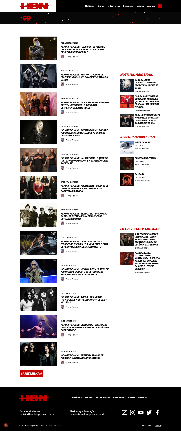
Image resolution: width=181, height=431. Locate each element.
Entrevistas (114, 6)
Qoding (158, 425)
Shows (101, 6)
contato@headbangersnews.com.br (37, 414)
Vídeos (140, 6)
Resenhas (128, 6)
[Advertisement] (140, 51)
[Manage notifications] (6, 425)
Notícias (89, 6)
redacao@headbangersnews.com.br (87, 414)
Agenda (151, 6)
